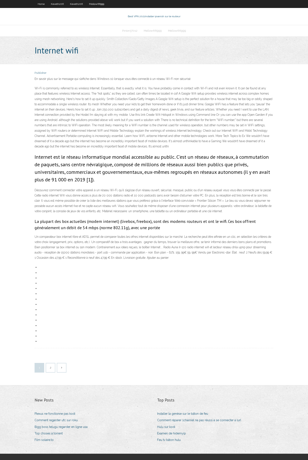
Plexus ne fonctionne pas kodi (55, 413)
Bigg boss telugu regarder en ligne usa (61, 427)
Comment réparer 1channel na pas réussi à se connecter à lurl (199, 420)
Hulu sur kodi (166, 427)
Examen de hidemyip (171, 433)
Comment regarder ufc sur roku (56, 420)
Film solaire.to (44, 440)
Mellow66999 (96, 4)
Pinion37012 (129, 30)
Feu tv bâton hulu (169, 440)
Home (41, 4)
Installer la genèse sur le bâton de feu (182, 413)
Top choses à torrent (49, 433)
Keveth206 (57, 4)
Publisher (41, 72)
